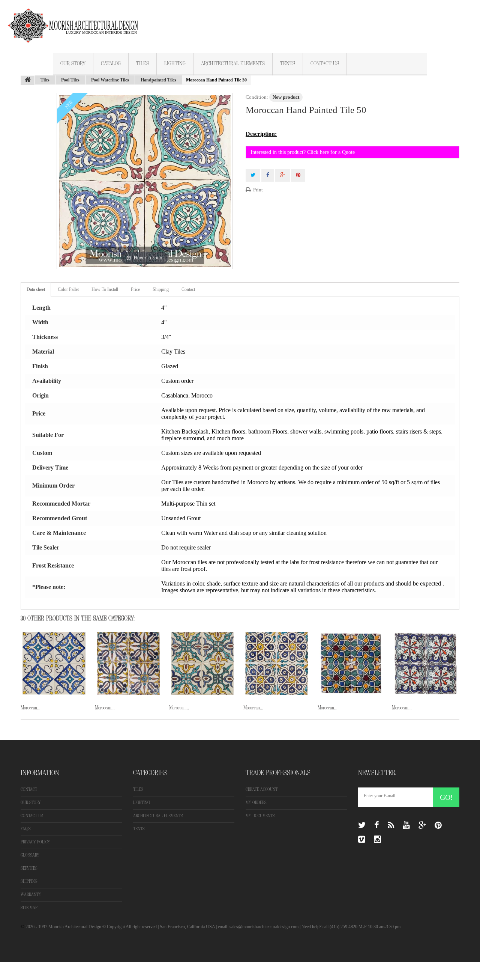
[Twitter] (362, 825)
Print (258, 190)
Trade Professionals (278, 773)
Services (29, 868)
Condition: (257, 97)
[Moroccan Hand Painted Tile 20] (351, 663)
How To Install (105, 289)
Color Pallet (68, 289)
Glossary (30, 855)
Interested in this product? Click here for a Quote (302, 152)
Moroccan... (30, 708)
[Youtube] (406, 825)
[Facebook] (376, 825)
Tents (287, 64)
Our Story (73, 64)
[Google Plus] (422, 825)
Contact (188, 289)
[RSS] (391, 825)
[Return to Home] (28, 80)
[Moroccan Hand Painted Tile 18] (202, 663)
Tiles (142, 64)
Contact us (32, 815)
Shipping (161, 289)
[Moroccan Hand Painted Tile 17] (128, 663)
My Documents (260, 815)
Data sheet (36, 289)
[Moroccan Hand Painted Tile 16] (54, 663)
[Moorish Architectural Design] (77, 21)
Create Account (262, 789)
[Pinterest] (438, 825)
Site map (29, 907)
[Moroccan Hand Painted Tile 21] (425, 663)
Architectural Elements (233, 64)
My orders (256, 802)
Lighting (175, 64)
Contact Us (324, 64)
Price (135, 289)
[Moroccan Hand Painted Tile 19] (276, 663)
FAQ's (26, 829)
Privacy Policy (35, 842)
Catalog (111, 64)
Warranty (31, 894)
